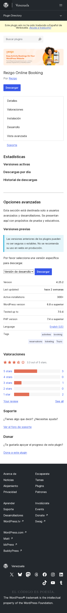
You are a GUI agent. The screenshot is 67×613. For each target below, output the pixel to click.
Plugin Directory (12, 15)
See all (59, 401)
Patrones (41, 492)
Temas (39, 480)
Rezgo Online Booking (23, 72)
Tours (59, 341)
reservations (35, 341)
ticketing (49, 341)
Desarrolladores (13, 515)
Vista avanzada (17, 136)
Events (39, 509)
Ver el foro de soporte (17, 427)
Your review (10, 401)
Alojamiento (10, 486)
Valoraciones (15, 109)
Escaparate (42, 473)
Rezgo (13, 78)
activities (46, 334)
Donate (41, 515)
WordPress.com (15, 532)
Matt (8, 538)
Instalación (14, 118)
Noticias (8, 480)
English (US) (57, 326)
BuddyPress (12, 550)
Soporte (12, 145)
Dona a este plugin (15, 452)
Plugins (39, 486)
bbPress (10, 544)
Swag (40, 521)
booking (58, 334)
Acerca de (9, 473)
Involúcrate (42, 503)
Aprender (9, 503)
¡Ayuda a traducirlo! (40, 27)
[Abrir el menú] (61, 5)
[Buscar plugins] (39, 39)
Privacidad (10, 492)
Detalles (12, 100)
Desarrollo (13, 127)
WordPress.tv (13, 521)
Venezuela (18, 566)
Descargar (12, 87)
